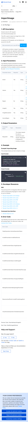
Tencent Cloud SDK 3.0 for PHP (10, 199)
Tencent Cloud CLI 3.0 (8, 213)
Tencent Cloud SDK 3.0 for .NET (10, 206)
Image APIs (18, 11)
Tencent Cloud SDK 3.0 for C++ (10, 208)
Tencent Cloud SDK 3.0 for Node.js (11, 204)
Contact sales (13, 340)
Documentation (5, 9)
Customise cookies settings (14, 419)
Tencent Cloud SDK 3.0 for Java (10, 197)
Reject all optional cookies (14, 415)
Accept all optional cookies (14, 411)
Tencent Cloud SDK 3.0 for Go (10, 202)
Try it (24, 45)
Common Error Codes (6, 223)
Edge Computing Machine (7, 11)
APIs (11, 9)
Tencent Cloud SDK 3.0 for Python (11, 195)
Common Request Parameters (12, 68)
